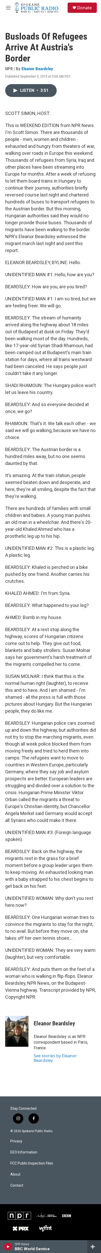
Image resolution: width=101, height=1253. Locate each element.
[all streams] (94, 1246)
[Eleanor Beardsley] (16, 1031)
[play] (8, 1246)
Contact (16, 1185)
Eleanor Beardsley (37, 68)
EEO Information (23, 1152)
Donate (84, 7)
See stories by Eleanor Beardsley (55, 1058)
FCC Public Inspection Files (31, 1163)
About (15, 1174)
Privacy (16, 1141)
